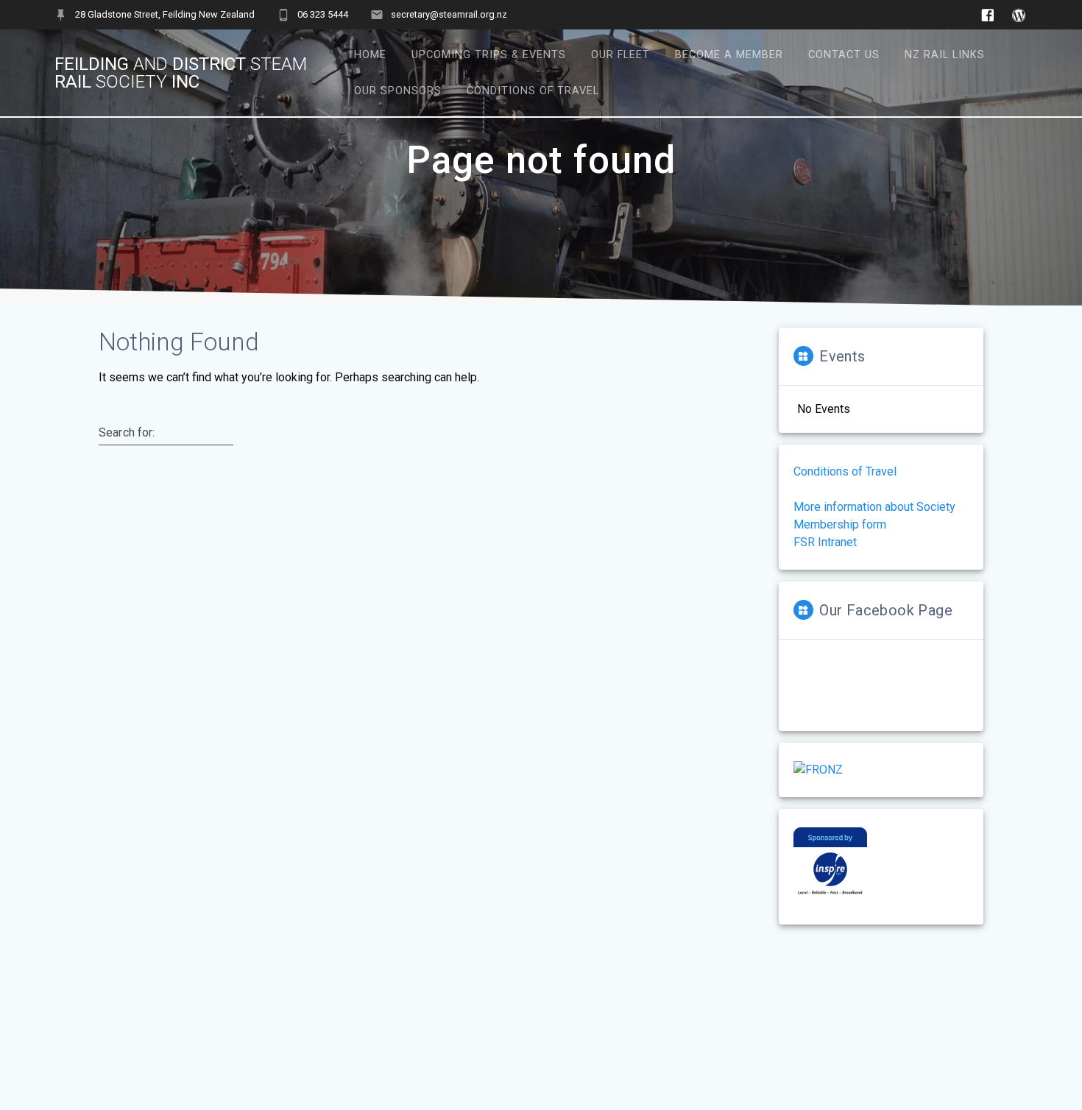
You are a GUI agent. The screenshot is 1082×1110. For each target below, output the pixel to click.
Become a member (729, 55)
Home (370, 55)
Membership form (839, 524)
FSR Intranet (825, 542)
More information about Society (874, 507)
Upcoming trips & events (488, 55)
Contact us (844, 55)
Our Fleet (620, 55)
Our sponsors (398, 91)
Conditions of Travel (533, 91)
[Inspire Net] (830, 897)
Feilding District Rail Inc (180, 73)
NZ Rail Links (945, 55)
